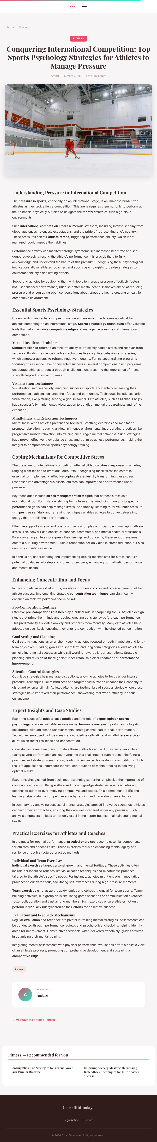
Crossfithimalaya (79, 1107)
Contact (88, 1120)
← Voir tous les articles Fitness (33, 1020)
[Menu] (84, 6)
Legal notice (71, 1120)
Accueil (11, 27)
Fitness (23, 27)
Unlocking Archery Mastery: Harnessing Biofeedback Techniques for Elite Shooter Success (111, 1072)
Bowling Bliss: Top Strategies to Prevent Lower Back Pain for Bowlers (42, 1070)
